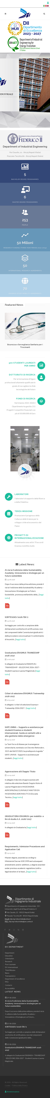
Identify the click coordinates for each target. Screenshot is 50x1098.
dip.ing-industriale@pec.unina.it (21, 921)
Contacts (8, 985)
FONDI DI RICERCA (25, 399)
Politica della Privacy (20, 1085)
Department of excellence (15, 979)
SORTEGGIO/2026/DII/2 (16, 617)
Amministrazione (12, 1092)
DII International (11, 967)
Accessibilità (10, 988)
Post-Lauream (10, 964)
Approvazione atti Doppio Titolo (20, 771)
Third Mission (10, 970)
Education (9, 956)
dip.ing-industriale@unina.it (20, 919)
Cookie (7, 1085)
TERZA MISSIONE (24, 511)
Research (8, 961)
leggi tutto (20, 639)
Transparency (10, 976)
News (7, 973)
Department (9, 953)
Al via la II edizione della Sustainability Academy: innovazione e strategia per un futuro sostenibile (24, 573)
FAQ (6, 982)
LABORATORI (22, 494)
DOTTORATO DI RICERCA (22, 375)
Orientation (9, 958)
